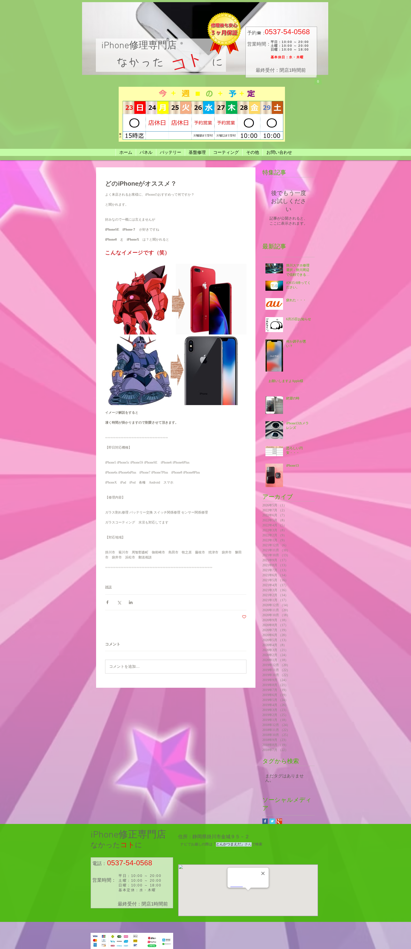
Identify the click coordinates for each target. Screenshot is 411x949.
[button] (318, 80)
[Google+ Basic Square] (279, 821)
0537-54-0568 (287, 32)
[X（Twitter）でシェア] (119, 602)
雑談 (108, 587)
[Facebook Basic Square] (265, 821)
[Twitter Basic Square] (272, 821)
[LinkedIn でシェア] (130, 602)
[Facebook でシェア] (107, 602)
